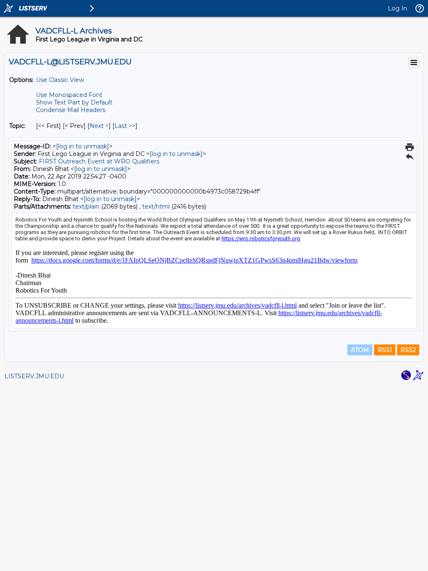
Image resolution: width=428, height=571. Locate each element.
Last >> (125, 126)
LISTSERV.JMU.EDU (34, 376)
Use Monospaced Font (69, 95)
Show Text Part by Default (74, 102)
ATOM (360, 350)
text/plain (86, 206)
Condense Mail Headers (70, 110)
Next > (99, 126)
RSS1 (384, 350)
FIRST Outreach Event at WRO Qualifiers (99, 161)
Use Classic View (60, 80)
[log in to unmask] (82, 146)
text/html (156, 206)
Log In (397, 8)
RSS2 (408, 350)
